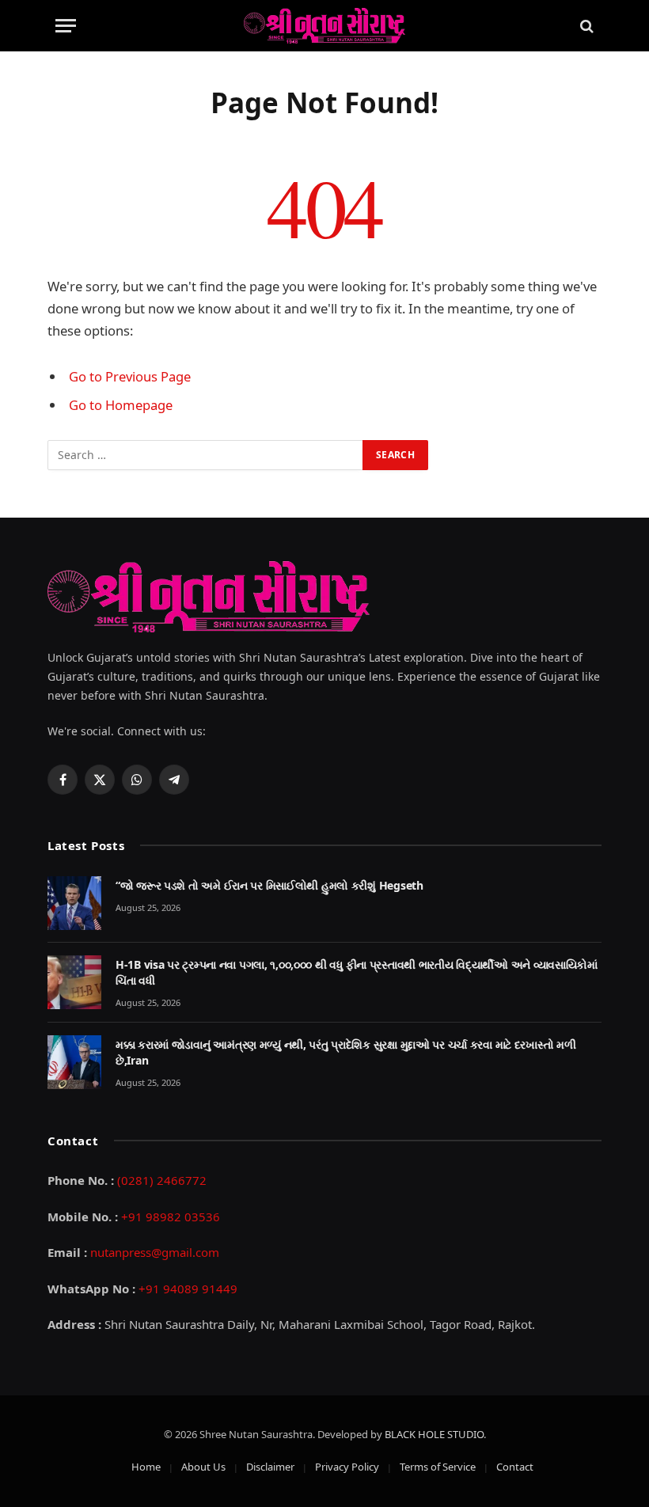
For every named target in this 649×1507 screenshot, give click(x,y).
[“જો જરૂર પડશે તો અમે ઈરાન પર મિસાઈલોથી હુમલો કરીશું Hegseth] (74, 903)
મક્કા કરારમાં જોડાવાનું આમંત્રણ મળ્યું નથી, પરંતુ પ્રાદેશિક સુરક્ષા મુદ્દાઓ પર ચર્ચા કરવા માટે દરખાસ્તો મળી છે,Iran (346, 1052)
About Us (203, 1467)
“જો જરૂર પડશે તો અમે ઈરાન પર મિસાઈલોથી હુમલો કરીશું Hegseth (269, 885)
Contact (514, 1467)
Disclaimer (270, 1467)
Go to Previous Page (130, 376)
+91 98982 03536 (170, 1216)
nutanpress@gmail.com (154, 1252)
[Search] (585, 26)
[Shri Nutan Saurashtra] (324, 25)
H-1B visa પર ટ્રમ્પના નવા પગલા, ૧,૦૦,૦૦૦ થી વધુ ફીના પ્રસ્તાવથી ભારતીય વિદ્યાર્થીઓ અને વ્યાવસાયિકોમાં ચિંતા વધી (357, 972)
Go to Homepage (121, 405)
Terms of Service (438, 1467)
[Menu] (65, 26)
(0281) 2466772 (162, 1180)
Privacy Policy (347, 1467)
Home (146, 1467)
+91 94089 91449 (188, 1288)
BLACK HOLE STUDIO (434, 1434)
